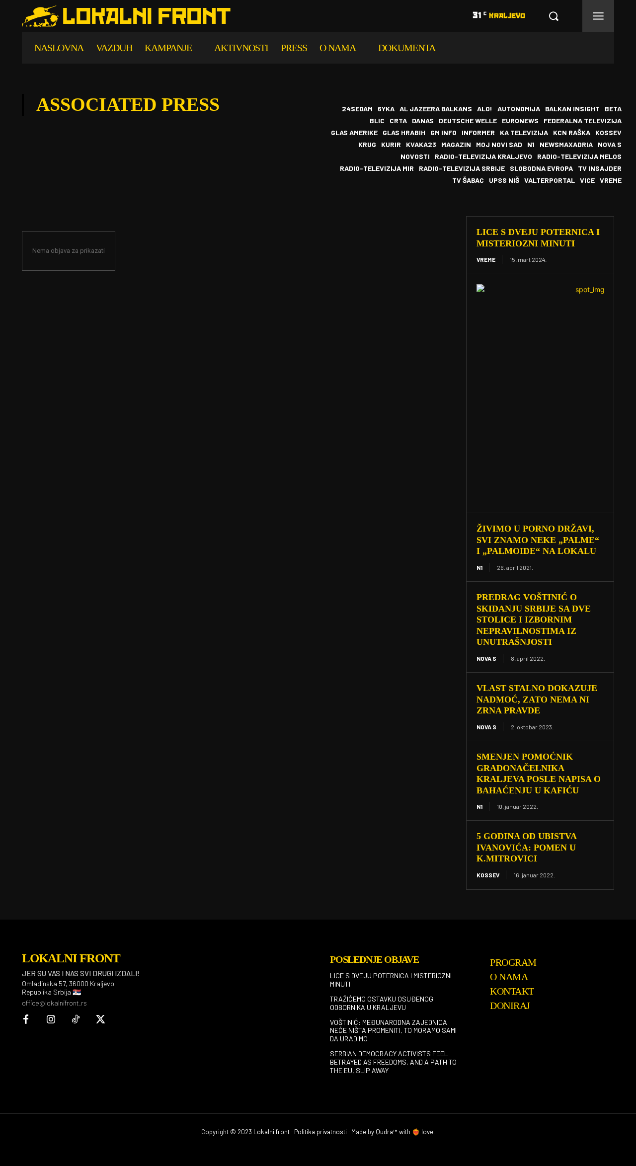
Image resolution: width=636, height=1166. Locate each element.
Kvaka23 (421, 144)
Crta (398, 120)
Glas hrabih (404, 132)
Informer (478, 132)
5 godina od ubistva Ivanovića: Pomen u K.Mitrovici (527, 847)
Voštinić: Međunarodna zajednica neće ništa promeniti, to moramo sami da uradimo (393, 1030)
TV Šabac (468, 180)
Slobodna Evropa (541, 168)
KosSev (608, 132)
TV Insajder (600, 168)
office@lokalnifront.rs (54, 1003)
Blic (377, 120)
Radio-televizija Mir (377, 168)
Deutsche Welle (468, 120)
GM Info (443, 132)
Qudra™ (387, 1132)
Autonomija (518, 108)
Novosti (415, 156)
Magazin (456, 144)
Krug (367, 144)
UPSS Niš (504, 180)
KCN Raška (571, 132)
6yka (386, 108)
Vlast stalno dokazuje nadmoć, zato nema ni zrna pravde (537, 699)
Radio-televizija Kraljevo (483, 156)
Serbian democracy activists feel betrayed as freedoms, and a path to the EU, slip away (393, 1062)
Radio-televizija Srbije (462, 168)
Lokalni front (271, 1132)
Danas (423, 120)
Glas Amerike (354, 132)
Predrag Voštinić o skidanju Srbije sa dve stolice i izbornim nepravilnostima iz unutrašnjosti (534, 619)
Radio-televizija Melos (579, 156)
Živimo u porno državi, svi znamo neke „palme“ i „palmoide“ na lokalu (538, 540)
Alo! (484, 108)
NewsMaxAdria (566, 144)
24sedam (357, 108)
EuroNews (520, 120)
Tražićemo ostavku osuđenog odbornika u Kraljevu (381, 1003)
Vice (587, 180)
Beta (613, 108)
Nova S (610, 144)
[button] (553, 16)
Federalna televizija (583, 120)
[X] (100, 1020)
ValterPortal (549, 180)
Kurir (391, 144)
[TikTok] (75, 1020)
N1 (531, 144)
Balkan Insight (572, 108)
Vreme (611, 180)
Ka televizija (524, 132)
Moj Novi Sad (499, 144)
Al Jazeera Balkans (435, 108)
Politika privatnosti (320, 1132)
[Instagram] (51, 1020)
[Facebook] (26, 1020)
